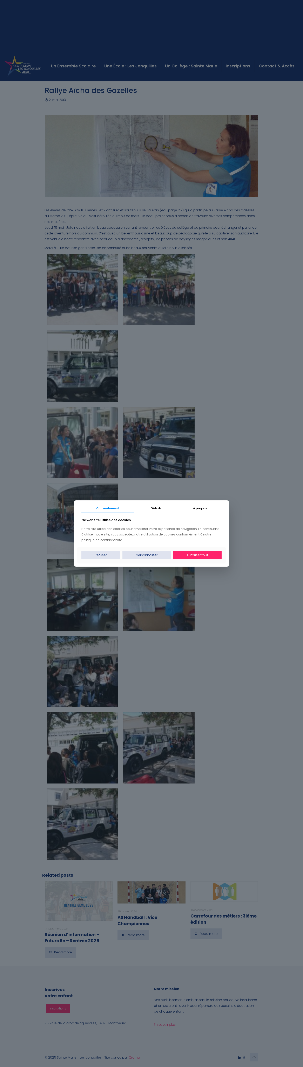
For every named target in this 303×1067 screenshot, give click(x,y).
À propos (200, 508)
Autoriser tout (197, 555)
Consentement (107, 508)
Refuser (101, 555)
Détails (156, 508)
